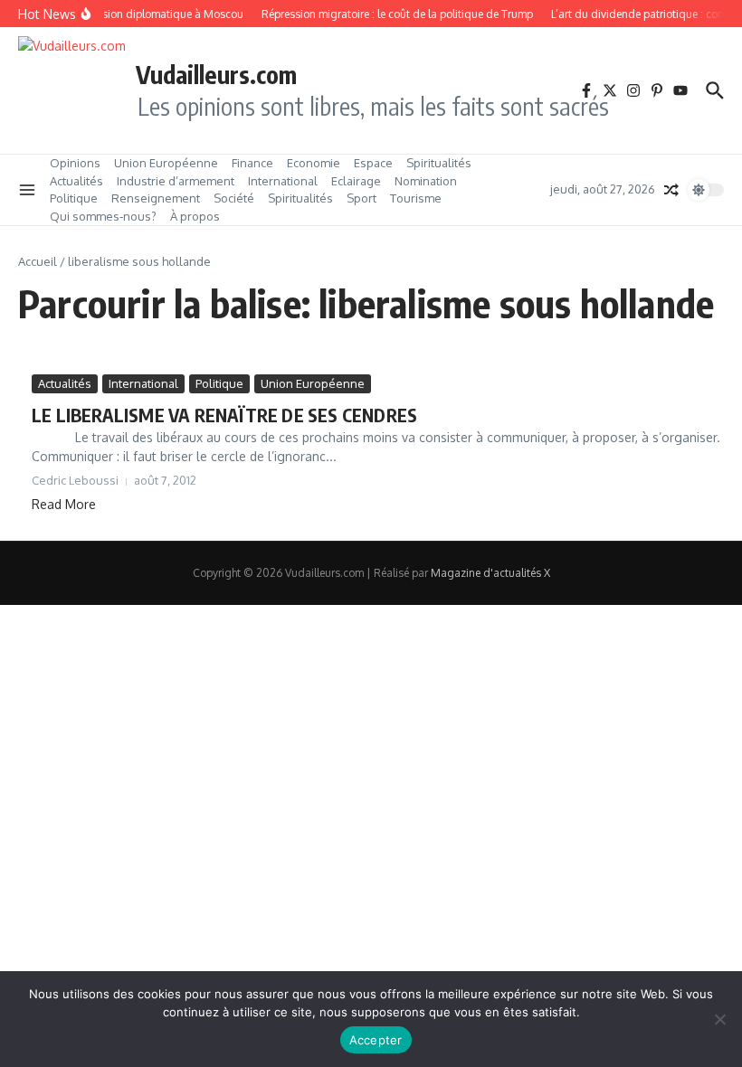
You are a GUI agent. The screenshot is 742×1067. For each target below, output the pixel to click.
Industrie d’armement (175, 181)
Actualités (76, 181)
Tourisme (416, 198)
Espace (373, 163)
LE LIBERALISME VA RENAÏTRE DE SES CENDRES (224, 414)
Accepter (376, 1040)
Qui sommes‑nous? (103, 216)
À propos (195, 216)
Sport (361, 198)
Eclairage (356, 181)
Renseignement (155, 198)
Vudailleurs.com (216, 74)
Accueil (37, 261)
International (283, 181)
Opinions (75, 163)
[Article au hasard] (671, 190)
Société (234, 198)
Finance (252, 163)
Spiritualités (438, 163)
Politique (74, 198)
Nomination (426, 181)
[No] (719, 1019)
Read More (64, 504)
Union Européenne (166, 163)
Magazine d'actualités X (490, 573)
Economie (313, 163)
